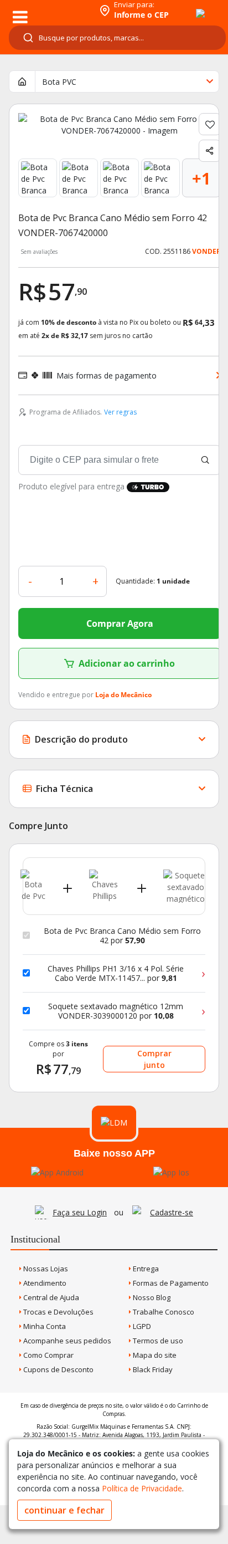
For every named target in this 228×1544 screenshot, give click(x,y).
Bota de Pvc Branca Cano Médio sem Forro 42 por (122, 935)
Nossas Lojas (45, 1269)
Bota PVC (59, 81)
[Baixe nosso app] (57, 1172)
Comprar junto (154, 1059)
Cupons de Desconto (58, 1369)
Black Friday (152, 1369)
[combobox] (117, 37)
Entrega (145, 1269)
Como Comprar (48, 1355)
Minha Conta (44, 1326)
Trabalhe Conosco (162, 1312)
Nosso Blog (150, 1297)
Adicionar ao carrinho (127, 663)
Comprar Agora (119, 623)
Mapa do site (154, 1355)
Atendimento (44, 1283)
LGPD (141, 1326)
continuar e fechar (64, 1510)
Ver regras (120, 412)
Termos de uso (157, 1341)
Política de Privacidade (142, 1488)
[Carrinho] (190, 7)
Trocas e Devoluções (58, 1312)
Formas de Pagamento (170, 1283)
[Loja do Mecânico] (47, 10)
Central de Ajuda (50, 1297)
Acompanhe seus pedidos (66, 1341)
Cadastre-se (171, 1212)
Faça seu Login (80, 1212)
